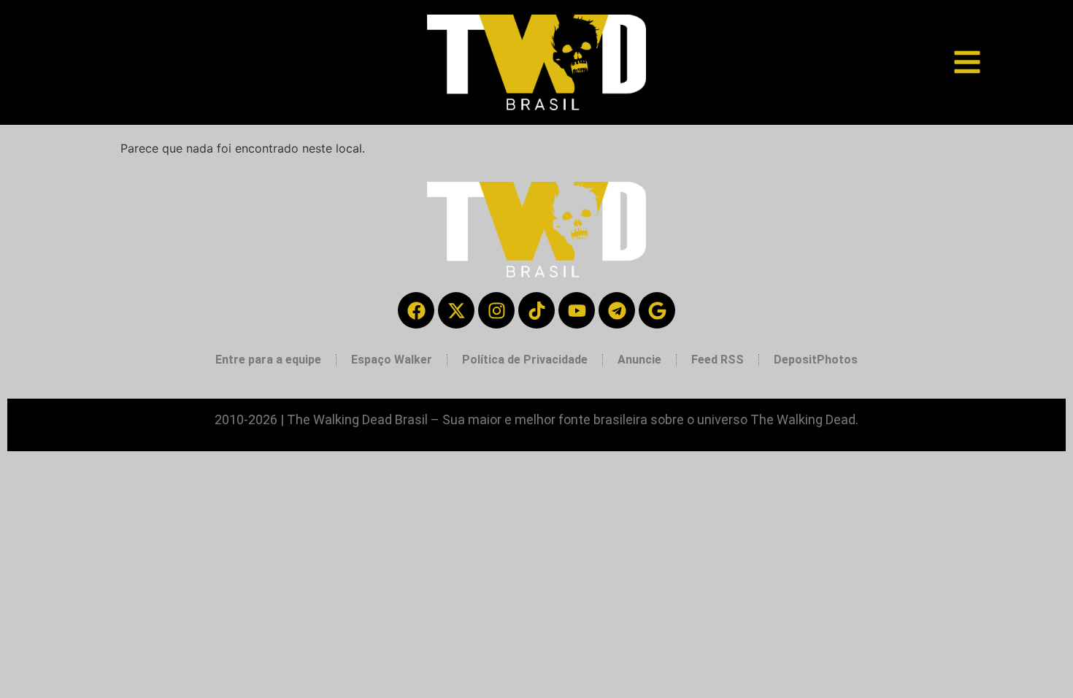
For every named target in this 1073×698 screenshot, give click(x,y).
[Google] (657, 310)
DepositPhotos (816, 360)
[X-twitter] (456, 310)
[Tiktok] (536, 310)
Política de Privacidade (525, 360)
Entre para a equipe (268, 360)
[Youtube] (576, 310)
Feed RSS (717, 360)
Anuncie (639, 360)
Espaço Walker (391, 360)
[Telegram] (617, 310)
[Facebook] (416, 310)
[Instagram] (496, 310)
